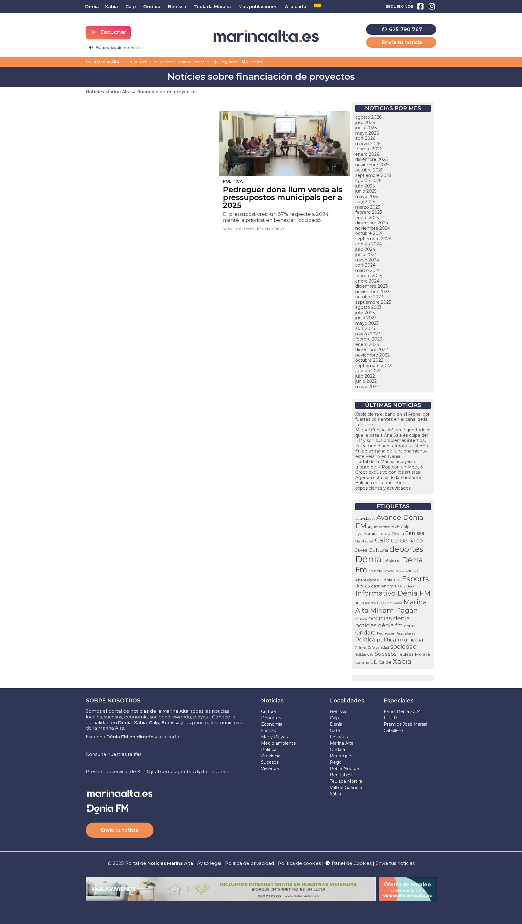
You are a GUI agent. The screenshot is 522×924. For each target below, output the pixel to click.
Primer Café (365, 647)
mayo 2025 (367, 196)
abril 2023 (365, 328)
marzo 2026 (367, 143)
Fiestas (268, 730)
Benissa (414, 533)
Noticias (272, 700)
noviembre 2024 (372, 228)
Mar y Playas (274, 737)
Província (270, 756)
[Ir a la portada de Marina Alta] (266, 36)
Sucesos (386, 654)
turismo (362, 662)
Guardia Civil (409, 586)
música (361, 619)
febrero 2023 (368, 339)
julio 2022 (365, 376)
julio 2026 (365, 122)
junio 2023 (366, 318)
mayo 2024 (367, 260)
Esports (415, 578)
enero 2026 (367, 154)
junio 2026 (366, 127)
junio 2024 (366, 254)
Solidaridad (364, 654)
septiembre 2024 (373, 238)
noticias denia (389, 618)
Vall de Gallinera (346, 787)
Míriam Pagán (394, 610)
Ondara (365, 632)
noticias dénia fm (379, 625)
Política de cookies (299, 863)
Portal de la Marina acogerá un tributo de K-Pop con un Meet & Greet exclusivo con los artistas (389, 467)
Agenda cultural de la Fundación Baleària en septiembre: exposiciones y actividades (389, 483)
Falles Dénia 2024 (402, 711)
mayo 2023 (367, 323)
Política (184, 61)
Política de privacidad (250, 863)
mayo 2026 (367, 133)
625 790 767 (405, 29)
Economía (271, 724)
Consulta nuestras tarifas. (114, 754)
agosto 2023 (368, 307)
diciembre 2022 (371, 349)
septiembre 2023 (373, 302)
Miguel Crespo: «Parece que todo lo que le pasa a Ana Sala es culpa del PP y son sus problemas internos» (392, 435)
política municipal (401, 639)
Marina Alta (341, 743)
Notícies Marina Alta (108, 91)
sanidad (382, 647)
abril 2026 (365, 138)
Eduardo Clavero (381, 571)
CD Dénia (403, 541)
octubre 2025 (369, 170)
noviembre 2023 (372, 291)
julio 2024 (365, 249)
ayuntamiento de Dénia (379, 533)
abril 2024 (365, 265)
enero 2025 (367, 217)
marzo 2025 (367, 207)
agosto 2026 (368, 117)
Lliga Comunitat (389, 603)
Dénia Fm (148, 61)
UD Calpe (381, 662)
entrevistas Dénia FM (378, 579)
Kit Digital (148, 771)
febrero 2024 (368, 275)
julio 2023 (365, 312)
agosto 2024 (368, 244)
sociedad (201, 61)
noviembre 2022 (372, 355)
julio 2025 (365, 186)
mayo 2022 (367, 386)
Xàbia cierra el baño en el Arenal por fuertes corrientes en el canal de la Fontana (392, 419)
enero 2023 (367, 344)
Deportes (271, 718)
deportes (167, 61)
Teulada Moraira (414, 654)
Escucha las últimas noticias (119, 47)
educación (407, 570)
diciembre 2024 (371, 222)
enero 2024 (367, 281)
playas (410, 633)
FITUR (390, 718)
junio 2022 (366, 381)
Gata (335, 730)
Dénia (368, 559)
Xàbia (402, 661)
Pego (400, 633)
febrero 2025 (368, 212)
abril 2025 (365, 201)
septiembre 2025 (373, 175)
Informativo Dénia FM (392, 593)
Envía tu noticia (402, 42)
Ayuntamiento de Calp (389, 527)
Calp (382, 540)
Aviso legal (209, 863)
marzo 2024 (368, 270)
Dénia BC (392, 561)
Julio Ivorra (365, 603)
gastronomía (384, 585)
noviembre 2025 (372, 165)
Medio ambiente (278, 743)
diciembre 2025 (371, 159)
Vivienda (270, 768)
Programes (228, 61)
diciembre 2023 (371, 286)
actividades (365, 518)
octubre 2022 (369, 360)
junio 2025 (365, 191)
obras (409, 626)
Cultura (130, 61)
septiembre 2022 (373, 365)
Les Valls (339, 737)
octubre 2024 (369, 233)
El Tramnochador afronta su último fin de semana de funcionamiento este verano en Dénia (391, 451)
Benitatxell (364, 541)
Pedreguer (386, 633)
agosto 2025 (368, 180)
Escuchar (112, 32)
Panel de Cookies (351, 863)
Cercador (254, 61)
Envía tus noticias (394, 863)
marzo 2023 (367, 334)
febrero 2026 (368, 149)
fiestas (362, 586)
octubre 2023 (369, 296)
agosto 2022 (368, 370)
